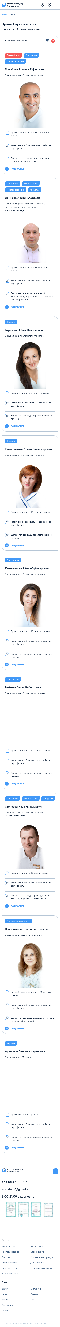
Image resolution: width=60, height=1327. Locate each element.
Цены (4, 1294)
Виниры (6, 1257)
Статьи (5, 1310)
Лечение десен (10, 1268)
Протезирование (10, 1251)
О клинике (35, 1288)
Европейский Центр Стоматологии (15, 1170)
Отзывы (34, 1294)
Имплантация (9, 1246)
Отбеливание (37, 1251)
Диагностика (37, 1262)
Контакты (35, 1299)
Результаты (7, 1305)
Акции (5, 1299)
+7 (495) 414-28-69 (15, 1182)
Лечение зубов (9, 1262)
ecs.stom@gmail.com (17, 1189)
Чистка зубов (37, 1246)
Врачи (5, 1288)
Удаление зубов (10, 1273)
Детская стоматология (42, 1268)
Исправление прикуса (41, 1257)
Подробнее (18, 168)
